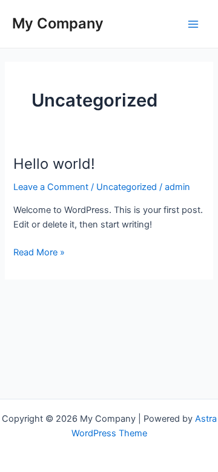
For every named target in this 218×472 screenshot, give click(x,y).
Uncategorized (126, 187)
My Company (58, 23)
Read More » (39, 253)
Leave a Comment (50, 187)
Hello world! (54, 163)
